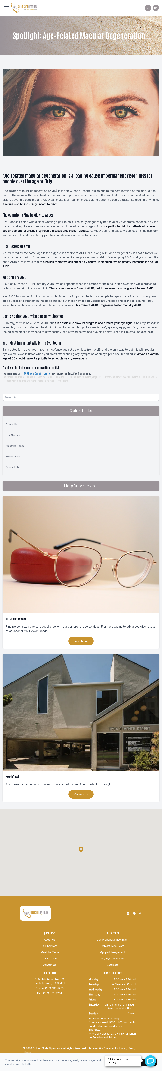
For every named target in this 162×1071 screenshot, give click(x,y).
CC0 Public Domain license (37, 373)
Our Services (13, 435)
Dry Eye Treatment (112, 958)
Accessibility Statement (102, 1048)
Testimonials (13, 456)
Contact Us (12, 467)
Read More (81, 641)
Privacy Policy (127, 1048)
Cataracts (112, 964)
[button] (6, 8)
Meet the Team (15, 445)
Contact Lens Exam (112, 945)
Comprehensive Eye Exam (112, 939)
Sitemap (27, 1052)
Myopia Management (112, 952)
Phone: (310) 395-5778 (50, 988)
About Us (11, 424)
